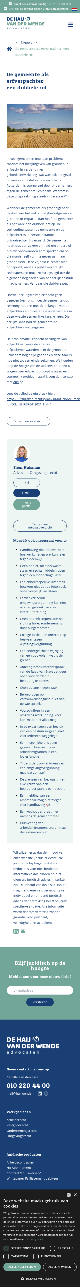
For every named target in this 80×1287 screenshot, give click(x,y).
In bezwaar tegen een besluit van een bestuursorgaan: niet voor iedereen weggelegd (42, 731)
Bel (26, 483)
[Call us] (10, 3)
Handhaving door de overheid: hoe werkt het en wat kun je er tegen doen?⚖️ (42, 554)
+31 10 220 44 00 (62, 4)
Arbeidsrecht (16, 1120)
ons (16, 382)
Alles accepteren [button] (22, 1267)
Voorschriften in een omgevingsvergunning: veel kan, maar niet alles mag (40, 715)
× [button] (75, 1195)
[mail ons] (23, 931)
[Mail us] (5, 8)
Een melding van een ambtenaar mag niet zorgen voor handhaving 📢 (41, 800)
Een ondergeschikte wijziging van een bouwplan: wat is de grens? (41, 655)
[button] (40, 1279)
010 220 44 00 (28, 1085)
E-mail (26, 493)
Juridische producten (24, 1154)
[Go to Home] (33, 1045)
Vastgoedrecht (17, 1125)
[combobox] (69, 1195)
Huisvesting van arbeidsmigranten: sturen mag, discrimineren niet (43, 827)
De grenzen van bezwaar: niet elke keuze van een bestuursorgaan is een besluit (42, 784)
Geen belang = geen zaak (38, 687)
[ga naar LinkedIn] (16, 931)
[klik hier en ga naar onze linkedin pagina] (40, 1093)
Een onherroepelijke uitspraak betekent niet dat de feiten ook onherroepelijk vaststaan (43, 586)
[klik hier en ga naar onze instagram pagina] (46, 1093)
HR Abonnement (19, 1167)
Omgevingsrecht (19, 1136)
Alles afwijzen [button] (60, 1267)
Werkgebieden (19, 1112)
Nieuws (26, 42)
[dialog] (40, 1238)
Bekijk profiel (27, 504)
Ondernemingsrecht (22, 1131)
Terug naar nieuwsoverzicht (40, 525)
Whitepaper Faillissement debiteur (32, 1178)
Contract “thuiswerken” (24, 1173)
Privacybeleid (35, 1239)
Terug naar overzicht (28, 421)
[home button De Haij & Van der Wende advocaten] (25, 22)
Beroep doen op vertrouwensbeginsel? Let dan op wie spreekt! (42, 699)
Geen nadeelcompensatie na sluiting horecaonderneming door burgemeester (41, 623)
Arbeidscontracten (20, 1162)
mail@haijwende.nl (21, 1093)
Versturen (40, 1002)
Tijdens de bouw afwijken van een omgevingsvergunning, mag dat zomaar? (42, 768)
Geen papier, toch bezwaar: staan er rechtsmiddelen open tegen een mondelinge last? (42, 570)
